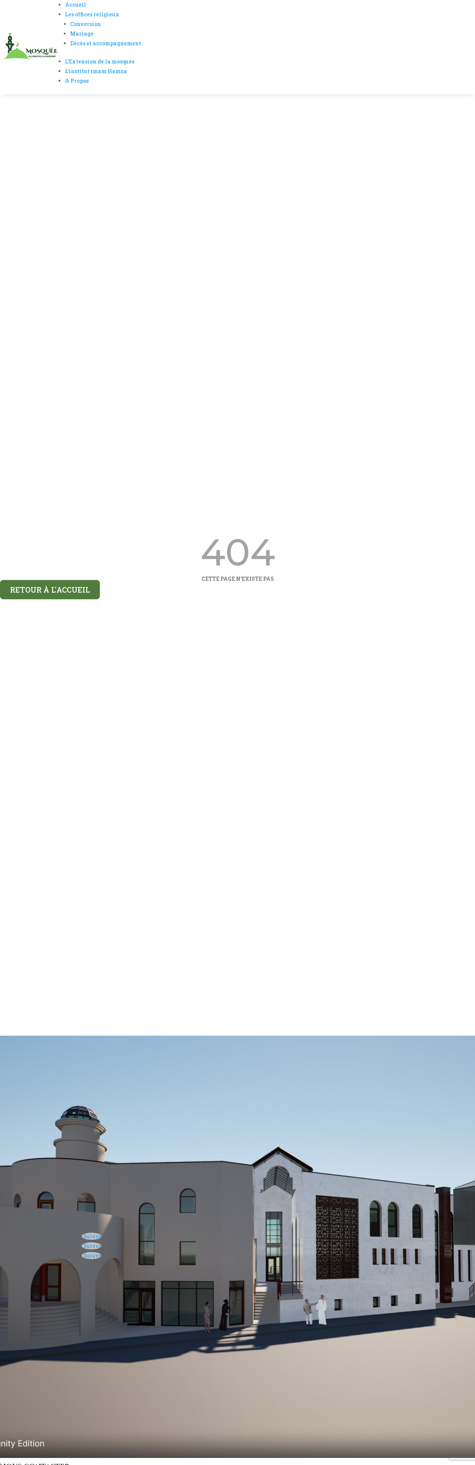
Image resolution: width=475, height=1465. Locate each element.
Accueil (75, 4)
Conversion (85, 23)
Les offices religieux (92, 14)
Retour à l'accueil (50, 589)
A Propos (77, 80)
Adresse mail (32, 1350)
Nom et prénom (35, 1336)
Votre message (34, 1375)
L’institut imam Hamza (96, 71)
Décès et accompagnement (105, 43)
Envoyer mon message (73, 1397)
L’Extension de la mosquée (100, 61)
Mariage (82, 33)
